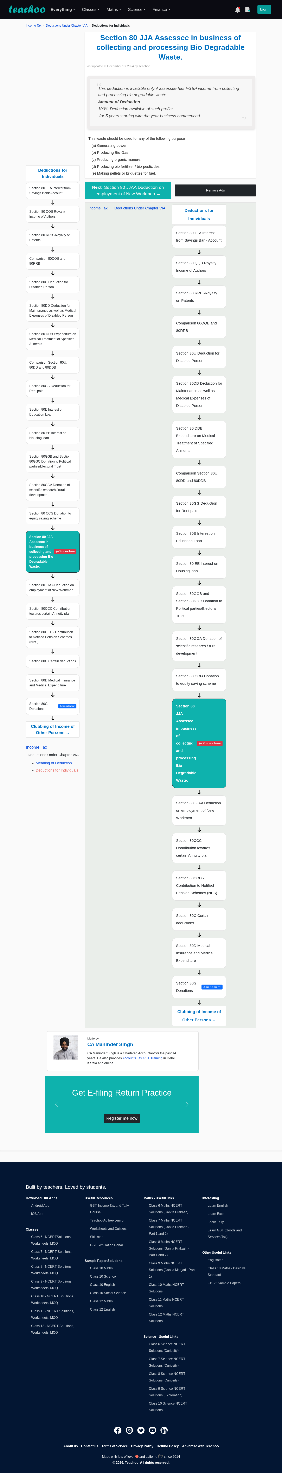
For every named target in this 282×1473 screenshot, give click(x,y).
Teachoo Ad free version (107, 1220)
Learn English (218, 1205)
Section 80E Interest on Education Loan (46, 412)
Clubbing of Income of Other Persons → (53, 729)
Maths (112, 9)
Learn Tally (216, 1222)
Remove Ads (215, 190)
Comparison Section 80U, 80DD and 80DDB (48, 365)
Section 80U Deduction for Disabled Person (48, 284)
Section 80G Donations (52, 706)
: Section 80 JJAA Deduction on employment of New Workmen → (128, 190)
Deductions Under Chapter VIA (67, 25)
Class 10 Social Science (108, 1293)
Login (264, 9)
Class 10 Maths (101, 1268)
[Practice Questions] (247, 9)
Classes (89, 9)
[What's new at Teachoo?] (238, 9)
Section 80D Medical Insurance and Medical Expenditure (52, 683)
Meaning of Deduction (54, 763)
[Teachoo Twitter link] (141, 1430)
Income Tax (33, 25)
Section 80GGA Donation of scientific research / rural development (49, 490)
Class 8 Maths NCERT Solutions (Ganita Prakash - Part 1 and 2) (169, 1248)
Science (135, 9)
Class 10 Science (103, 1276)
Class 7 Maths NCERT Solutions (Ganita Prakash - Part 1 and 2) (169, 1227)
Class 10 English (102, 1284)
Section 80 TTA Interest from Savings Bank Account (50, 190)
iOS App (37, 1214)
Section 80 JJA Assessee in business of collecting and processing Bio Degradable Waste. (52, 551)
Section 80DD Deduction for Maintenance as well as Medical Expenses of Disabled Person (52, 310)
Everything (61, 9)
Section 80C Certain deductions (52, 661)
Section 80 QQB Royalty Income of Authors (47, 214)
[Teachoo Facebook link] (118, 1430)
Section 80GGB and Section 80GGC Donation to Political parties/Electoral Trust (50, 461)
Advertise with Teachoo (200, 1446)
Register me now (121, 1118)
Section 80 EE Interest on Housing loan (47, 435)
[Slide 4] (133, 1127)
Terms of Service (115, 1446)
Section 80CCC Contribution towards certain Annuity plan (50, 611)
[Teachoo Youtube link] (153, 1430)
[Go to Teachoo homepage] (27, 9)
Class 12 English (102, 1309)
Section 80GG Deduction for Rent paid (49, 388)
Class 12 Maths (101, 1301)
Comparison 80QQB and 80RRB (47, 261)
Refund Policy (168, 1446)
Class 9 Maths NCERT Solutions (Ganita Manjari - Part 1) (172, 1270)
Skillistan (96, 1237)
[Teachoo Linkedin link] (164, 1430)
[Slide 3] (125, 1127)
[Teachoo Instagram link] (130, 1430)
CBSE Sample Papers (224, 1283)
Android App (40, 1205)
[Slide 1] (111, 1127)
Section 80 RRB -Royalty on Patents (50, 237)
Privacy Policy (142, 1446)
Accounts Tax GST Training (142, 1058)
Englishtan (215, 1260)
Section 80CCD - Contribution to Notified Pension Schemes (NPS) (51, 637)
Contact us (89, 1446)
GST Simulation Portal (106, 1245)
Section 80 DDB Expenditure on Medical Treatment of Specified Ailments (52, 339)
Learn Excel (216, 1214)
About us (70, 1446)
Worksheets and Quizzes (108, 1228)
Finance (160, 9)
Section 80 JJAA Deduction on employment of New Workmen (51, 587)
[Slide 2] (118, 1127)
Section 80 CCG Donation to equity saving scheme (50, 516)
